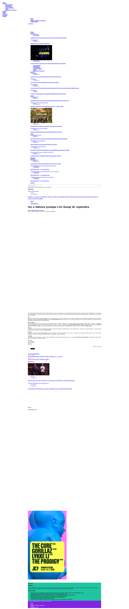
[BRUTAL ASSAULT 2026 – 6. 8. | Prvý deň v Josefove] (42, 177)
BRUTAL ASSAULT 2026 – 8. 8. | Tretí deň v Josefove (40, 169)
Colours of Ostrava (9, 7)
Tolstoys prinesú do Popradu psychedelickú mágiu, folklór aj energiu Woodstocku (45, 82)
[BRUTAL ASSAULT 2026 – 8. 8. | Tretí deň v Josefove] (43, 165)
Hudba (4, 12)
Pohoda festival (8, 6)
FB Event (30, 344)
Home (4, 2)
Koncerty (5, 11)
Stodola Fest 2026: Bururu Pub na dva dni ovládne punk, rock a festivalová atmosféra (46, 76)
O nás (32, 19)
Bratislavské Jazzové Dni (11, 10)
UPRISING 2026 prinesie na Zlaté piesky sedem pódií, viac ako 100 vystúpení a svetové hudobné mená (49, 37)
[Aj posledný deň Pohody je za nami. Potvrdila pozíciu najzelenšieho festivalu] (38, 383)
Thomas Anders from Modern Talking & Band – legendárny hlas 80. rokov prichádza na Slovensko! (51, 599)
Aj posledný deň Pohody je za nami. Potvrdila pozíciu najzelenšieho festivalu (50, 388)
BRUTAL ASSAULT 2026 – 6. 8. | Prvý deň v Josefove (40, 181)
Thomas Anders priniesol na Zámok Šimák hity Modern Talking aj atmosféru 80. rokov (46, 163)
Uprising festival (9, 4)
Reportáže (5, 15)
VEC (38, 354)
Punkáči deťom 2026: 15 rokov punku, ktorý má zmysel (40, 43)
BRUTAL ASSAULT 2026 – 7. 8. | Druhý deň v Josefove (40, 175)
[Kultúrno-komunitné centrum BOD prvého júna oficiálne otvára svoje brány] (38, 140)
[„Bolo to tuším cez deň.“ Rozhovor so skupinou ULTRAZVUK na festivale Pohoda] (38, 375)
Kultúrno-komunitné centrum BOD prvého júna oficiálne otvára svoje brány (44, 144)
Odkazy (32, 606)
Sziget (6, 9)
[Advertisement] (52, 27)
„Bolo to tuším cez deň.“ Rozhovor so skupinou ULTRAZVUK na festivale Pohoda (51, 380)
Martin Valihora (32, 354)
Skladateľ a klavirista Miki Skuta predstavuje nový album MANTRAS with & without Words (46, 132)
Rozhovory (5, 14)
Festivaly (5, 3)
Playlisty (5, 16)
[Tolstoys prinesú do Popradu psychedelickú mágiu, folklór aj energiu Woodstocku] (33, 78)
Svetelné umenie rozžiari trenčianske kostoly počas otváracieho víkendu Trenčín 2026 (46, 156)
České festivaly (36, 166)
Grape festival (8, 5)
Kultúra (4, 13)
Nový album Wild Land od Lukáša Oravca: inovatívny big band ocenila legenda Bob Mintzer (46, 126)
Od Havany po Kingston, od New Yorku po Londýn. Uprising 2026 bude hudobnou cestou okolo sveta (48, 63)
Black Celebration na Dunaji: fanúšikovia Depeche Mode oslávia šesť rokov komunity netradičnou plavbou (49, 138)
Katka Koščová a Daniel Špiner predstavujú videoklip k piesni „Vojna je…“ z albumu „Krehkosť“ (47, 106)
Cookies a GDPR (34, 21)
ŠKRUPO (36, 354)
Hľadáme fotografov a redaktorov (38, 20)
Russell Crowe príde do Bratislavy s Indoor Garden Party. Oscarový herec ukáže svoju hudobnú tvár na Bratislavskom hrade (57, 592)
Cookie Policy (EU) (34, 607)
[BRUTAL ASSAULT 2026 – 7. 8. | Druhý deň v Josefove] (45, 171)
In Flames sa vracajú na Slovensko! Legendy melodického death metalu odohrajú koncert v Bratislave (48, 93)
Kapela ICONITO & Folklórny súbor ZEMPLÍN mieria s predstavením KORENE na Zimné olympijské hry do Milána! (50, 150)
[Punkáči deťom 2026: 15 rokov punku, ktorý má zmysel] (34, 39)
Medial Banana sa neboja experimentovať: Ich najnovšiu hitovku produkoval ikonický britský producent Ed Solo (50, 100)
